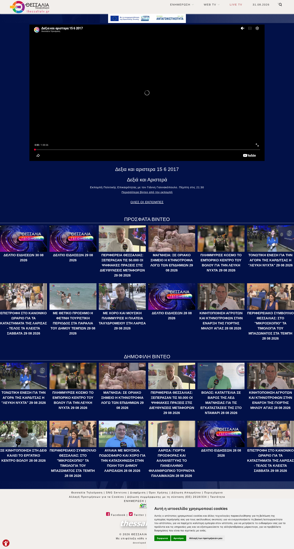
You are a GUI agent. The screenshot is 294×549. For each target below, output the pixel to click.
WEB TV (210, 4)
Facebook (118, 515)
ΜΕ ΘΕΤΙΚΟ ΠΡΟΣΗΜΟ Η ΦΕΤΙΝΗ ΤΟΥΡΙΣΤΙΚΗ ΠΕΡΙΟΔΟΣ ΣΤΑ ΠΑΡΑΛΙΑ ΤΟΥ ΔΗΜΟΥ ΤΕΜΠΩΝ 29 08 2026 (73, 323)
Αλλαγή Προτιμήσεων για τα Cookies (96, 497)
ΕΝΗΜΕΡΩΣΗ (180, 4)
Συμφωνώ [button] (162, 538)
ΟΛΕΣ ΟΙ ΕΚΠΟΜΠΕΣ (147, 202)
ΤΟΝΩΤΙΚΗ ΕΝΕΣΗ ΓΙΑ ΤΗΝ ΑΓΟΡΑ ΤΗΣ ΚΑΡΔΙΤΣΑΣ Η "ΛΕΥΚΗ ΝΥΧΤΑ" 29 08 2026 (270, 260)
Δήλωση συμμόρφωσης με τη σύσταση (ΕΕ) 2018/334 (167, 497)
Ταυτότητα (217, 497)
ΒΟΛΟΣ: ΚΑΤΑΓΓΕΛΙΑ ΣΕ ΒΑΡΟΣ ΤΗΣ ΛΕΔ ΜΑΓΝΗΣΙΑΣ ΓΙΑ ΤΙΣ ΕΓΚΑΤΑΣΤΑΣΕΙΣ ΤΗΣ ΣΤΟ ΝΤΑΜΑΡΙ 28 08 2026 (221, 403)
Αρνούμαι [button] (178, 538)
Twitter (138, 515)
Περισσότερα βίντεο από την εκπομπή (147, 192)
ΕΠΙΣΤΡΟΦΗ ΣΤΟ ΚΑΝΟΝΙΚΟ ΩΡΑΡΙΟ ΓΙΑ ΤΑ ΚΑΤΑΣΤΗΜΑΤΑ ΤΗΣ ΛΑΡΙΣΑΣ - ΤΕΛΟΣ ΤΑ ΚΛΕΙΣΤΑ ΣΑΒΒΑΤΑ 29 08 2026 (23, 323)
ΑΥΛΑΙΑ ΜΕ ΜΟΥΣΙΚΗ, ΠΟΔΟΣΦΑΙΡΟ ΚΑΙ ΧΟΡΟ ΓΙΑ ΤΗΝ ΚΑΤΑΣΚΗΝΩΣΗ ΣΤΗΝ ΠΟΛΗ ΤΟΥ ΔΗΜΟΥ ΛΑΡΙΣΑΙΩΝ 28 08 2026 (122, 460)
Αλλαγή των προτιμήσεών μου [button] (205, 538)
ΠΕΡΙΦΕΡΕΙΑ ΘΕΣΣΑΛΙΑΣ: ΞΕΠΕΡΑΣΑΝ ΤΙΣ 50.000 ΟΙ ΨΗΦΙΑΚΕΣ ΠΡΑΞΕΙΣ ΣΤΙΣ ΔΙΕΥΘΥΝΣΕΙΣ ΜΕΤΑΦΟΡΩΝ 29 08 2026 (122, 265)
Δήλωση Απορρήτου (186, 492)
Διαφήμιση (138, 492)
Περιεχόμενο (213, 492)
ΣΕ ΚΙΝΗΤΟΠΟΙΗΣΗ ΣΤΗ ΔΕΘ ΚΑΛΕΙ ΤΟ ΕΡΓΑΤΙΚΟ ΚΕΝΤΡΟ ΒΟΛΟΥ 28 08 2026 (23, 455)
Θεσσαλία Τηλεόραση (87, 492)
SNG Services (116, 492)
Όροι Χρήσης (158, 492)
